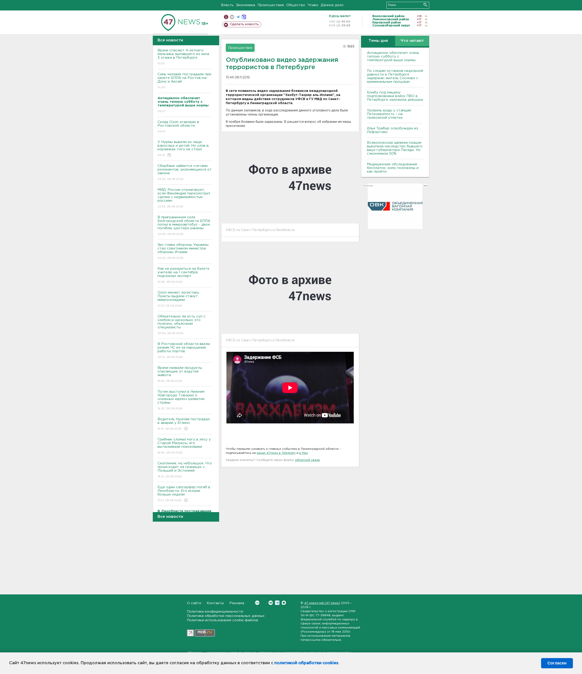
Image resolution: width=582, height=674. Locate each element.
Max (284, 603)
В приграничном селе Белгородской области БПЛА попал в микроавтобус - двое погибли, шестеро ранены (184, 225)
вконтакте (232, 17)
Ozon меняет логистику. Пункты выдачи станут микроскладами (179, 299)
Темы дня (378, 41)
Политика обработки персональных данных (226, 615)
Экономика (245, 5)
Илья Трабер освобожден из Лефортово (392, 130)
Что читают (412, 41)
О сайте (194, 603)
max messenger (244, 17)
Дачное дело (332, 5)
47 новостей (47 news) (322, 603)
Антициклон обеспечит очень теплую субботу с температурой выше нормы (393, 56)
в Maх (303, 453)
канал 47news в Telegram (276, 453)
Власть (227, 5)
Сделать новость (244, 24)
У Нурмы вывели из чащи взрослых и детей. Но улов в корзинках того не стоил (183, 148)
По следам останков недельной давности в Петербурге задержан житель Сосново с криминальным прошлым (395, 76)
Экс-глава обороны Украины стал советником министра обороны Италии (183, 251)
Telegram (277, 603)
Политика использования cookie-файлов (222, 620)
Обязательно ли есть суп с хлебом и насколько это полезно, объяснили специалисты (182, 324)
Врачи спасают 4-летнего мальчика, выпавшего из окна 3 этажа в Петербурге (183, 57)
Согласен (557, 663)
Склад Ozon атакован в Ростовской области (178, 127)
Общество (295, 5)
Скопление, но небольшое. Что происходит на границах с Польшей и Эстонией (185, 470)
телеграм (238, 17)
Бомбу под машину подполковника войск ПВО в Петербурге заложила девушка (395, 96)
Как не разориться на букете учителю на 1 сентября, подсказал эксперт (183, 275)
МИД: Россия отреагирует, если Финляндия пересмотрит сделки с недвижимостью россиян (184, 198)
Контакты (215, 603)
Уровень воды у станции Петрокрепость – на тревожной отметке (389, 114)
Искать (425, 4)
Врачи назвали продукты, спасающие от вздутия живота (180, 374)
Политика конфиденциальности (215, 611)
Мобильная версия (226, 17)
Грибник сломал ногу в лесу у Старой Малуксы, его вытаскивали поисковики (184, 446)
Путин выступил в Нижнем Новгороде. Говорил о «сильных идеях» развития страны (181, 400)
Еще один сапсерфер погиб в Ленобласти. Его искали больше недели (184, 494)
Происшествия (271, 5)
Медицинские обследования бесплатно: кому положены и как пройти (393, 168)
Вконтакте (270, 603)
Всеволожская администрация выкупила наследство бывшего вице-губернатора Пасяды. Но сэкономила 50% (394, 148)
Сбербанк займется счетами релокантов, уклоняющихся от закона (185, 172)
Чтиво (313, 5)
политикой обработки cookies (306, 663)
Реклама (236, 603)
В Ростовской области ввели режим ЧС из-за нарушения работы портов (184, 350)
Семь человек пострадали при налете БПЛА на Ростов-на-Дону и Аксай (184, 81)
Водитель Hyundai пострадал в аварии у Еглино (184, 424)
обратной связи (307, 460)
